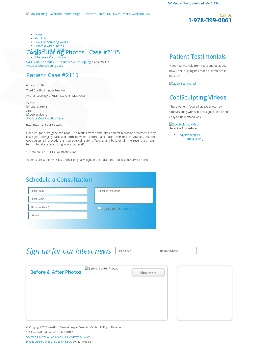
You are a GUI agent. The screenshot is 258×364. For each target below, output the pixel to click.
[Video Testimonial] (182, 83)
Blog (37, 53)
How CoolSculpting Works (51, 42)
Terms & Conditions (51, 337)
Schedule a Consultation (50, 57)
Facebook (223, 3)
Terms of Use (130, 209)
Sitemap (31, 337)
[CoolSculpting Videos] (184, 124)
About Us (40, 38)
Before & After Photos (49, 46)
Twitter (229, 3)
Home (38, 34)
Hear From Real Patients (50, 50)
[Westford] (204, 293)
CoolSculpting (194, 139)
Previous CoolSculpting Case (44, 65)
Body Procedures (188, 135)
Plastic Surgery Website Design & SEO (49, 341)
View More (148, 272)
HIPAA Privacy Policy (77, 337)
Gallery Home (35, 62)
